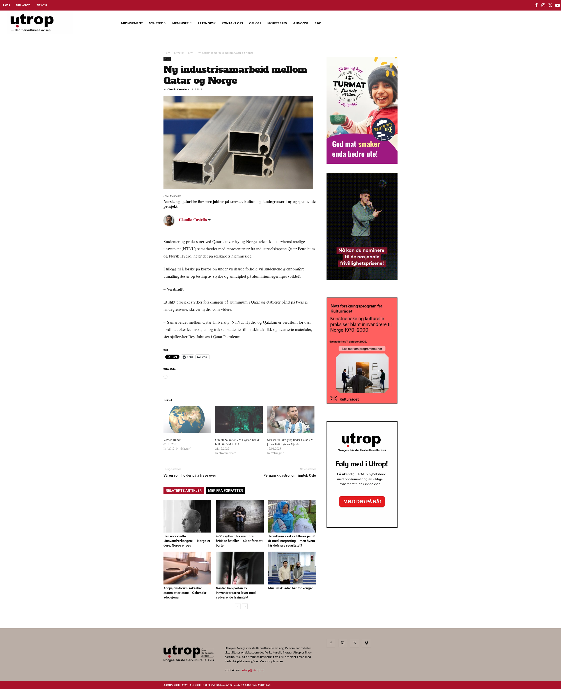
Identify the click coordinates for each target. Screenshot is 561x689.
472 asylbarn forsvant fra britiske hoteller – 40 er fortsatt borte (239, 540)
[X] (354, 643)
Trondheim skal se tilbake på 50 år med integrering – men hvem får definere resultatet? (291, 540)
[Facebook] (331, 643)
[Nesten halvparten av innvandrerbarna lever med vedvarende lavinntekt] (240, 568)
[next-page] (245, 606)
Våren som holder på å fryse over (189, 475)
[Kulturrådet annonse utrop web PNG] (362, 402)
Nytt (190, 53)
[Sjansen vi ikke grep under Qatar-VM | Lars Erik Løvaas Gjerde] (290, 419)
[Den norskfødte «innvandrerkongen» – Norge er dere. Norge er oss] (187, 516)
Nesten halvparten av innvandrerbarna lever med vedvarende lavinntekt (236, 592)
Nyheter (179, 53)
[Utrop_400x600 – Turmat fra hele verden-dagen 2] (362, 162)
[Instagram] (342, 643)
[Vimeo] (366, 643)
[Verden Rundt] (187, 419)
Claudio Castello (177, 89)
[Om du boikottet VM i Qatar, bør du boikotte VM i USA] (239, 419)
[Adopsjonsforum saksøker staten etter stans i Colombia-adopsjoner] (187, 568)
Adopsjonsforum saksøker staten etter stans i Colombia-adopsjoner (185, 592)
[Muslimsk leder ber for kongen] (292, 568)
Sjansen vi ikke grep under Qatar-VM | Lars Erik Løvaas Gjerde (290, 442)
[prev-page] (238, 606)
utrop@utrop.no (253, 670)
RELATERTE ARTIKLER (184, 490)
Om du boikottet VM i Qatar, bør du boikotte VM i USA (237, 442)
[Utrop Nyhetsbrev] (362, 526)
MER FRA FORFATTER (225, 490)
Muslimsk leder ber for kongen (290, 588)
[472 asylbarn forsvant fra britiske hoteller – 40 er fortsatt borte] (240, 516)
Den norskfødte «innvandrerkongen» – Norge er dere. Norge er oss (186, 540)
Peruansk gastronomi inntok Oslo (289, 475)
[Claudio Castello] (172, 220)
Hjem (166, 53)
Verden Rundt (172, 440)
